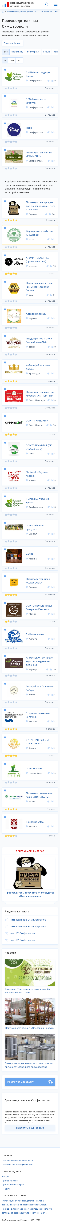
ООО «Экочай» (34, 768)
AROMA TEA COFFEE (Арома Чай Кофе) (37, 259)
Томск (32, 347)
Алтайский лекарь (36, 313)
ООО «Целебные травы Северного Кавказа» (39, 607)
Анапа (32, 801)
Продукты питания (57, 12)
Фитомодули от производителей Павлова (23, 1201)
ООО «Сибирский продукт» (35, 527)
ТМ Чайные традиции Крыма (38, 74)
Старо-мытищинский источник (38, 715)
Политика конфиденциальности (17, 1164)
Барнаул (33, 214)
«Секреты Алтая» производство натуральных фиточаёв (40, 661)
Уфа (31, 295)
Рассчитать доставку (20, 1081)
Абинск (32, 748)
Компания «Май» (35, 822)
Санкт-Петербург (37, 400)
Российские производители (20, 12)
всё (6, 52)
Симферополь (46, 12)
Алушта (33, 639)
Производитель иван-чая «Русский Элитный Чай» (40, 394)
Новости (6, 1189)
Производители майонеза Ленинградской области (27, 1209)
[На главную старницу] (3, 12)
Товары (5, 1176)
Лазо (31, 239)
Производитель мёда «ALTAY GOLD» (38, 581)
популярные (33, 52)
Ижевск (33, 266)
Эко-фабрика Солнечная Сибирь (39, 688)
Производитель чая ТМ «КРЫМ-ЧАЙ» (39, 154)
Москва (33, 559)
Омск (31, 453)
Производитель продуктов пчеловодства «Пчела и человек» (40, 206)
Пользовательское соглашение (17, 1161)
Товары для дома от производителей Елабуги (24, 1205)
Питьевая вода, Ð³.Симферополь (28, 919)
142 (54, 214)
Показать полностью (30, 1128)
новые (46, 52)
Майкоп (32, 614)
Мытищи (33, 721)
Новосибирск (35, 773)
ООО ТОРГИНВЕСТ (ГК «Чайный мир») (39, 447)
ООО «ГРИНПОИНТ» (37, 420)
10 (54, 266)
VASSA (29, 554)
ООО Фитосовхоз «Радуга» (36, 101)
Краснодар (34, 373)
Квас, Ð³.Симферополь (22, 933)
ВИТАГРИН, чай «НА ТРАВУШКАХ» (37, 742)
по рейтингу (17, 52)
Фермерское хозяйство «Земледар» (39, 233)
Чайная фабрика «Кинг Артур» (38, 367)
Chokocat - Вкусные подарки (37, 474)
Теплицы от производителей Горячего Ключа (24, 1213)
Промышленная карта (13, 1185)
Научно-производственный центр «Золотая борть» (39, 287)
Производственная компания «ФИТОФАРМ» (39, 795)
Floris (29, 127)
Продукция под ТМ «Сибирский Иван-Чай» (39, 340)
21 (54, 295)
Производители (10, 1181)
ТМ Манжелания (35, 634)
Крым (37, 12)
